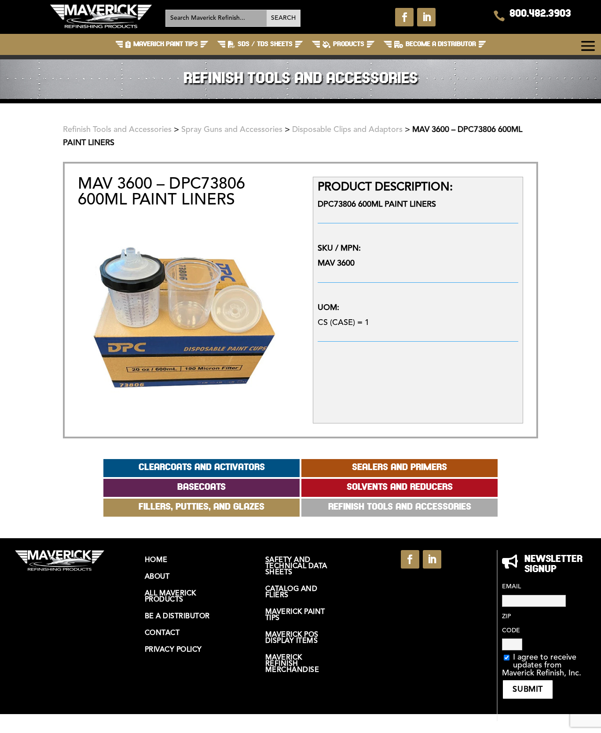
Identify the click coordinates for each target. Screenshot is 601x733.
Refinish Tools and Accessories (117, 130)
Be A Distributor (177, 616)
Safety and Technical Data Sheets (296, 566)
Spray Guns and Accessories (231, 130)
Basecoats (201, 487)
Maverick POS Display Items (292, 638)
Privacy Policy (173, 649)
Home (156, 560)
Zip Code (511, 623)
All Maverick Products (170, 596)
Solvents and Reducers (400, 487)
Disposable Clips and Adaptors (347, 130)
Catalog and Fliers (291, 592)
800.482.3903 (540, 14)
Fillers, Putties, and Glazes (201, 507)
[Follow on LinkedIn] (426, 17)
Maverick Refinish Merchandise (292, 664)
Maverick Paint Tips (295, 615)
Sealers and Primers (399, 467)
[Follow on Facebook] (404, 17)
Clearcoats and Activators (202, 467)
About (157, 576)
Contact (162, 633)
